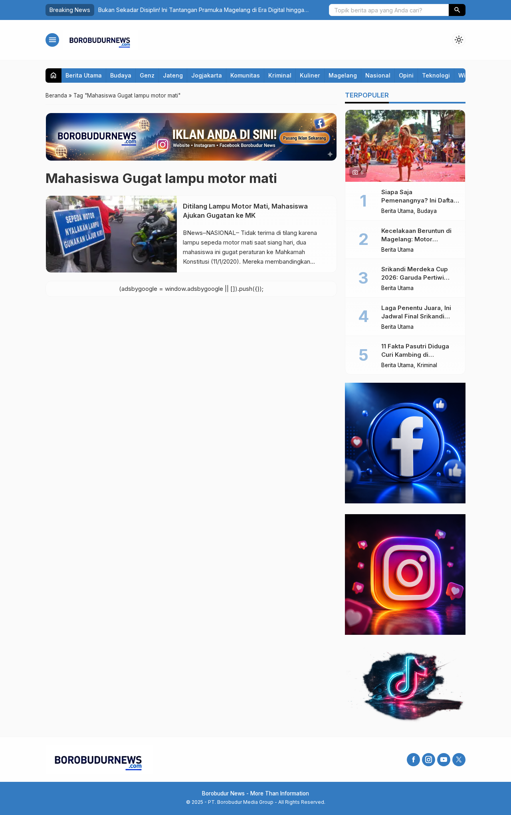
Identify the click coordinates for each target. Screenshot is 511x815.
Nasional (377, 75)
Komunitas (245, 75)
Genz (147, 75)
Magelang (343, 75)
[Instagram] (428, 759)
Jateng (173, 75)
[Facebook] (413, 759)
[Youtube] (443, 759)
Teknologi (436, 75)
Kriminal (279, 75)
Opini (406, 75)
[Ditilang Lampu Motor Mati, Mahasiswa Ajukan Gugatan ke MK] (111, 234)
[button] (457, 10)
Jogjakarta (206, 75)
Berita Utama (83, 75)
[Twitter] (458, 759)
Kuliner (310, 75)
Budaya (120, 75)
